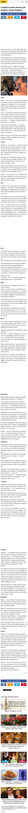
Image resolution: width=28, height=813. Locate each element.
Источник (25, 672)
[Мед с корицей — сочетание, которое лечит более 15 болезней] (14, 775)
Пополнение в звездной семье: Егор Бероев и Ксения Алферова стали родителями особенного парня (14, 801)
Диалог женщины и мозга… (14, 711)
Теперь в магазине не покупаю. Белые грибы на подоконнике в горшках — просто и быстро (14, 746)
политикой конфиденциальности (8, 809)
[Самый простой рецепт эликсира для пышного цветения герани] (14, 720)
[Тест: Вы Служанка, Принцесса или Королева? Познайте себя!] (14, 757)
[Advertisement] (14, 34)
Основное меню (26, 1)
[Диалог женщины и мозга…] (14, 704)
